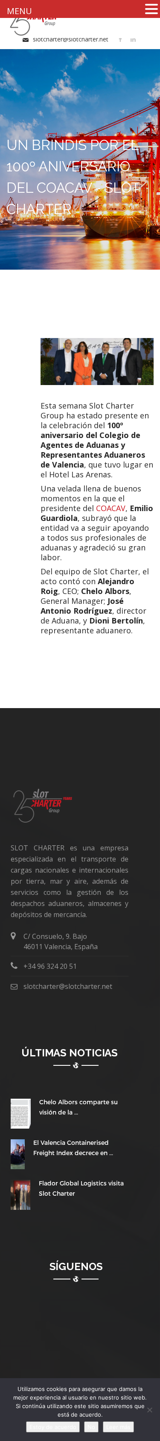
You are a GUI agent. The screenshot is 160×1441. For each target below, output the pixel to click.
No (91, 1426)
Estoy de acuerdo (52, 1426)
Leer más (118, 1426)
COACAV (110, 508)
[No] (149, 1410)
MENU (19, 11)
